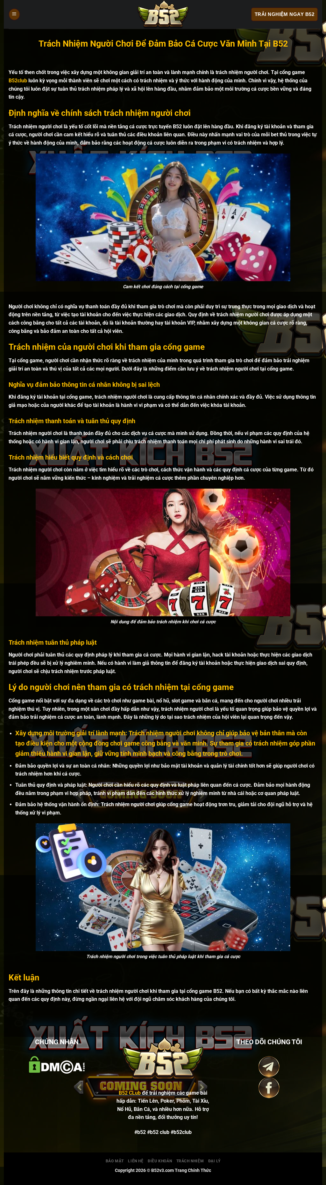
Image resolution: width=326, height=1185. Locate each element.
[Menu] (14, 14)
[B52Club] (163, 14)
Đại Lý (214, 1161)
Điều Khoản (160, 1161)
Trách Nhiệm (190, 1161)
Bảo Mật (115, 1161)
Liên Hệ (135, 1161)
